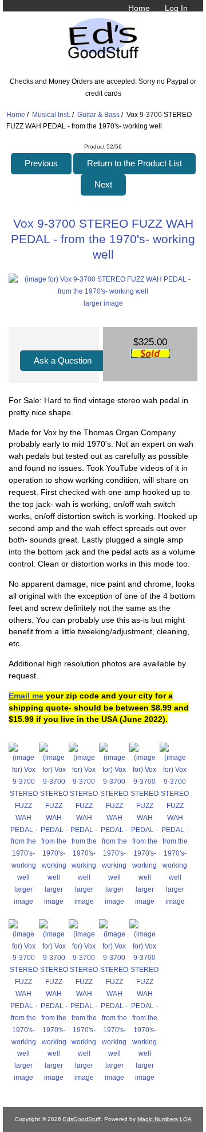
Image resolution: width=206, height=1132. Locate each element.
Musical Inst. (51, 114)
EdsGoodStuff (82, 1119)
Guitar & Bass (98, 114)
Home (139, 8)
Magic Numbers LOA (164, 1119)
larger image (23, 895)
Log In (176, 8)
